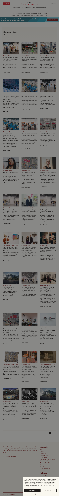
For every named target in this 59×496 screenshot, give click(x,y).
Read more (30, 486)
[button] (40, 494)
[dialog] (41, 486)
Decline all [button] (48, 490)
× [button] (57, 479)
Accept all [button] (32, 490)
